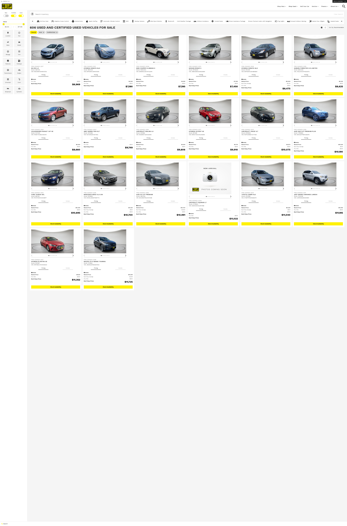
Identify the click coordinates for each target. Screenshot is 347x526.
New (6, 12)
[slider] (3, 24)
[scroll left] (32, 21)
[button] (344, 6)
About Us (334, 6)
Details (68, 74)
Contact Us (6, 1)
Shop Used (292, 6)
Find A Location (337, 1)
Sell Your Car (304, 6)
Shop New (281, 6)
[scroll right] (341, 21)
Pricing (43, 74)
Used (21, 12)
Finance (324, 6)
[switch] (6, 14)
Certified (13, 12)
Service (314, 6)
